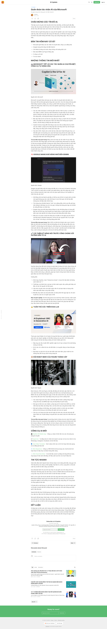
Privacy (52, 620)
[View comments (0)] (35, 18)
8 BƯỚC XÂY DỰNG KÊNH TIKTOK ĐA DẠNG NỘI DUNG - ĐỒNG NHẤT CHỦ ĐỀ (47, 582)
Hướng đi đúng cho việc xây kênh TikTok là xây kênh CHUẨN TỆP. (45, 585)
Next (72, 543)
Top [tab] (32, 567)
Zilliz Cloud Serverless (39, 454)
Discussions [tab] (40, 567)
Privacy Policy (62, 533)
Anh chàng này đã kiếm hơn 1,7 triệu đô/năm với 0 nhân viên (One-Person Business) (46, 571)
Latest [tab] (35, 567)
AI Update (36, 14)
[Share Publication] (92, 2)
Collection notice (61, 620)
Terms (55, 620)
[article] (53, 575)
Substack (47, 626)
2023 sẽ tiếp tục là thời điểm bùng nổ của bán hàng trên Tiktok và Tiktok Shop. (48, 595)
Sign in (103, 2)
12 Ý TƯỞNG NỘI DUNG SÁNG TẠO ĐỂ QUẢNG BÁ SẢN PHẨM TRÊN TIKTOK (46, 592)
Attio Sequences (37, 449)
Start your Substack (50, 623)
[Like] (32, 18)
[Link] (29, 22)
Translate (33, 7)
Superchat (36, 439)
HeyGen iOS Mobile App (39, 434)
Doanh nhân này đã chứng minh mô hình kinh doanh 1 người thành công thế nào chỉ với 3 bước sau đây (47, 574)
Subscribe (96, 2)
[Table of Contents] (1, 314)
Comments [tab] (34, 551)
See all (33, 601)
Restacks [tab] (39, 551)
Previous (36, 543)
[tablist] (36, 552)
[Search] (89, 2)
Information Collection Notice (53, 533)
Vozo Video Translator (39, 444)
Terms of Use (59, 532)
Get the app (59, 623)
